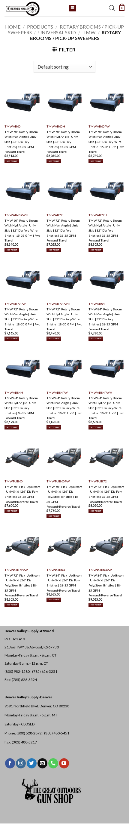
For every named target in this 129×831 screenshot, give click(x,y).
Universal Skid (57, 32)
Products (40, 26)
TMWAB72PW (15, 304)
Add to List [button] (12, 161)
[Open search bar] (112, 8)
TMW (88, 32)
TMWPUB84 (55, 570)
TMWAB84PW (57, 392)
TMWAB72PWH (58, 304)
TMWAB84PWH (100, 392)
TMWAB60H (55, 126)
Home (12, 26)
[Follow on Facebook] (10, 763)
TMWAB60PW (99, 126)
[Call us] (53, 763)
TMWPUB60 (13, 481)
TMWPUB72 (97, 481)
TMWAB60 (12, 126)
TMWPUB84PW (100, 570)
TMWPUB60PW (58, 481)
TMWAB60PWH (16, 215)
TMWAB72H (97, 215)
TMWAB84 (96, 304)
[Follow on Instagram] (21, 763)
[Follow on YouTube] (64, 763)
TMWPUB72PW (16, 570)
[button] (121, 8)
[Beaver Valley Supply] (34, 8)
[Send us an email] (42, 763)
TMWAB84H (13, 392)
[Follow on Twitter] (32, 763)
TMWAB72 (54, 215)
